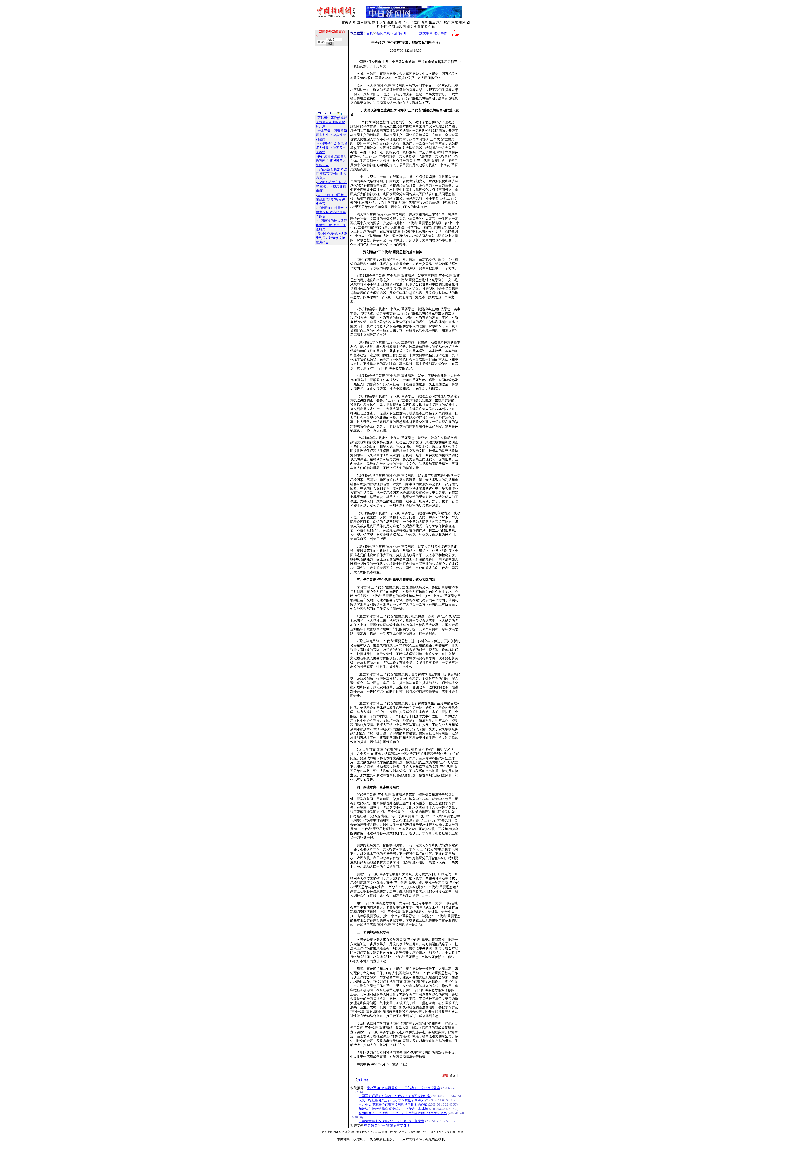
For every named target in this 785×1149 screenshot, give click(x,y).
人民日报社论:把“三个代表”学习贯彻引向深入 (391, 1100)
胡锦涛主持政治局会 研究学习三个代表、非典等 (393, 1109)
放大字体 (425, 33)
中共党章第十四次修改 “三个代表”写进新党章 (391, 1121)
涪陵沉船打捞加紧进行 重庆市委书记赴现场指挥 (331, 174)
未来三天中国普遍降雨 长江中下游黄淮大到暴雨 (331, 135)
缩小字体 (440, 33)
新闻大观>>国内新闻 (392, 33)
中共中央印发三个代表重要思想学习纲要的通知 (393, 1104)
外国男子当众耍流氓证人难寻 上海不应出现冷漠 (331, 148)
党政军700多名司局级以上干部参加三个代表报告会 (403, 1088)
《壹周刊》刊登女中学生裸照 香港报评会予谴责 (331, 212)
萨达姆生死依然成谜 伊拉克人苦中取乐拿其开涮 (331, 122)
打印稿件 (363, 1080)
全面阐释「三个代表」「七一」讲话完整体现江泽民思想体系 (403, 1113)
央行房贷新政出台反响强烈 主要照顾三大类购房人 (331, 161)
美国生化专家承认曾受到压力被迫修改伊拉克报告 (331, 238)
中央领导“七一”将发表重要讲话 (387, 1125)
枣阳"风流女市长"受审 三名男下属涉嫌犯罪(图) (331, 186)
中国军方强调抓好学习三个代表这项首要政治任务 (395, 1096)
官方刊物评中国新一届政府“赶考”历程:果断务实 (331, 199)
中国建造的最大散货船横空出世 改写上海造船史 (331, 225)
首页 (370, 33)
